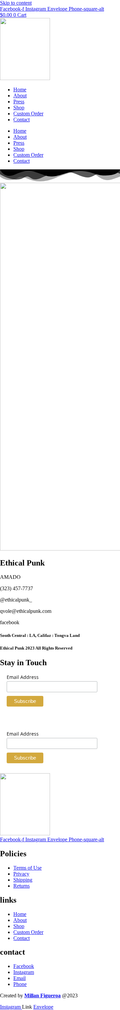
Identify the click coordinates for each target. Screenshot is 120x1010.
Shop (18, 107)
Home (19, 89)
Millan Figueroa (42, 995)
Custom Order (28, 113)
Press (18, 101)
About (20, 95)
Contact (21, 119)
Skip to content (16, 3)
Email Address (23, 677)
